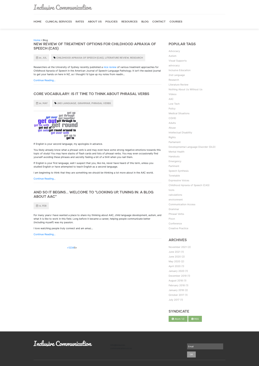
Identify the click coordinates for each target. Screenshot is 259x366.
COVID (172, 118)
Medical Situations (179, 113)
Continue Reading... (44, 80)
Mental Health (176, 151)
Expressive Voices (179, 180)
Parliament (175, 142)
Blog (145, 21)
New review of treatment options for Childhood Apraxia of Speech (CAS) (95, 46)
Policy (172, 108)
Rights (172, 137)
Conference (175, 223)
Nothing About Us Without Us (185, 89)
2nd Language (66, 103)
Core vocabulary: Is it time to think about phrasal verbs (91, 94)
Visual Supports (178, 60)
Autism (172, 55)
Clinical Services (58, 21)
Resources (129, 21)
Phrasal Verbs (101, 103)
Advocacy (174, 51)
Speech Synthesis (179, 170)
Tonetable (174, 175)
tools (171, 189)
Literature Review (117, 57)
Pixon (172, 218)
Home (38, 21)
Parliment (174, 166)
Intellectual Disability (180, 132)
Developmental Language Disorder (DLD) (192, 146)
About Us (95, 21)
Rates (80, 21)
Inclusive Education (180, 70)
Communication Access (182, 204)
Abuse (172, 127)
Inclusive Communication (62, 7)
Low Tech (174, 103)
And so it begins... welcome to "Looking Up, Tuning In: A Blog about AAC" (93, 194)
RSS (196, 318)
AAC (171, 98)
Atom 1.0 (179, 318)
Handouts (174, 156)
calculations (175, 194)
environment (176, 199)
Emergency (175, 161)
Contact (159, 21)
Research (136, 57)
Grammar (84, 103)
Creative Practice (178, 228)
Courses (176, 21)
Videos (172, 94)
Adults (172, 122)
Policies (111, 21)
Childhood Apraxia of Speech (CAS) (80, 57)
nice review (110, 67)
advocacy (174, 65)
